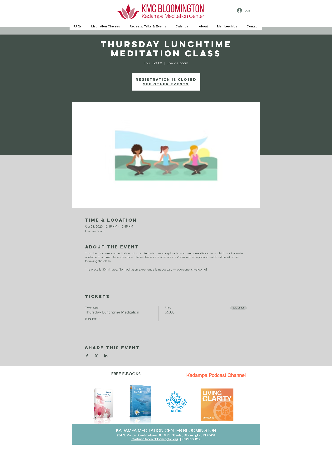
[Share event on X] (96, 355)
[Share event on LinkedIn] (106, 355)
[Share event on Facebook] (87, 355)
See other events (166, 84)
